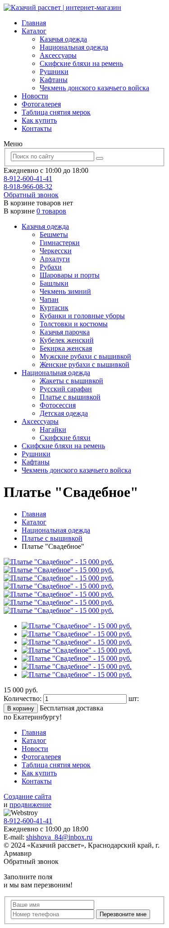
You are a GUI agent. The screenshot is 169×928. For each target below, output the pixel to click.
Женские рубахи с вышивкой (84, 364)
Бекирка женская (66, 348)
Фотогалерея (41, 104)
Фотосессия (58, 405)
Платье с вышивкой (70, 397)
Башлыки (54, 283)
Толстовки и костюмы (74, 324)
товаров (51, 211)
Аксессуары (58, 55)
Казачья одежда (63, 39)
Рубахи (51, 267)
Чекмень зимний (65, 291)
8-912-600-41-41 (28, 178)
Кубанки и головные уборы (82, 316)
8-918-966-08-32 (28, 186)
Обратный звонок (31, 195)
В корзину (20, 708)
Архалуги (55, 259)
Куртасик (54, 307)
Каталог (34, 31)
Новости (35, 96)
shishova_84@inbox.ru (59, 837)
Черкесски (56, 251)
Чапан (49, 299)
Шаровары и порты (70, 275)
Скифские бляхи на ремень (81, 63)
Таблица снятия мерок (56, 112)
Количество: (23, 698)
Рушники (54, 71)
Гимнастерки (60, 242)
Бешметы (54, 234)
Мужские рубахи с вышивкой (85, 356)
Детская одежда (64, 413)
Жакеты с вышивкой (71, 381)
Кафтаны (54, 80)
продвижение (30, 804)
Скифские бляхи (65, 437)
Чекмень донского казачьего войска (94, 88)
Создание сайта (27, 796)
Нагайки (53, 429)
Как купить (39, 120)
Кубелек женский (67, 340)
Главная (34, 23)
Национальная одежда (74, 47)
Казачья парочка (65, 332)
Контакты (37, 128)
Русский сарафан (66, 389)
